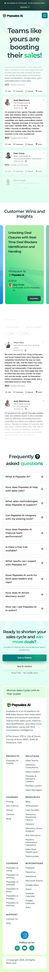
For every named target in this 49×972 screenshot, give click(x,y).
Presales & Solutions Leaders (30, 779)
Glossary (29, 824)
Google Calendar (30, 901)
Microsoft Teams (34, 880)
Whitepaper (31, 806)
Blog (8, 818)
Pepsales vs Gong (12, 869)
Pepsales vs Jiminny (12, 876)
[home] (12, 15)
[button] (45, 15)
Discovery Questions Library (30, 817)
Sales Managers (33, 790)
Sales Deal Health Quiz (31, 850)
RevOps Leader (33, 785)
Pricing (10, 801)
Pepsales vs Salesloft (12, 883)
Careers (10, 814)
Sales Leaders (32, 772)
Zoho (28, 907)
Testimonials (32, 856)
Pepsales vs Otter (12, 890)
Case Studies (32, 810)
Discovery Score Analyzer (33, 829)
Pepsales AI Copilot (12, 762)
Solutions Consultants (31, 766)
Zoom (28, 889)
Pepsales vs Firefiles (12, 897)
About (9, 810)
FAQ (8, 923)
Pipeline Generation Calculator (31, 842)
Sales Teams (31, 760)
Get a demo (12, 806)
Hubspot (30, 868)
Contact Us (12, 919)
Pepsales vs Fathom (12, 904)
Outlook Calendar (30, 894)
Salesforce (30, 876)
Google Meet (32, 885)
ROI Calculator (33, 835)
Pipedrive (30, 872)
